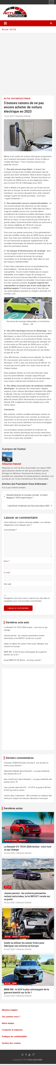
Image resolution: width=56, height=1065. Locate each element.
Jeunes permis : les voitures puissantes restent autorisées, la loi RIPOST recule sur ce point (27, 896)
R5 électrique (11, 840)
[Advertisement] (28, 66)
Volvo (15, 937)
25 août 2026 (9, 853)
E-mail (7, 572)
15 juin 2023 (9, 116)
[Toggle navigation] (5, 23)
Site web (7, 584)
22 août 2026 (9, 996)
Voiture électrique (20, 99)
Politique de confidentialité (14, 1036)
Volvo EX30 (24, 937)
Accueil (5, 29)
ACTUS (13, 29)
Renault (22, 840)
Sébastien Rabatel (22, 116)
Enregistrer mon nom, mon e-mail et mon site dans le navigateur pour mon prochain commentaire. (27, 599)
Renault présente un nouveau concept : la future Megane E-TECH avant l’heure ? (27, 496)
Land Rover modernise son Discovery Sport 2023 (28, 506)
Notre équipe (8, 1023)
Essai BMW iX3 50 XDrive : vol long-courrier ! (23, 660)
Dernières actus (13, 808)
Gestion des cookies (11, 1043)
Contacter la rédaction (12, 1030)
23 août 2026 (9, 949)
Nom (7, 561)
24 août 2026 (9, 903)
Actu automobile (35, 1059)
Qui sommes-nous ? (11, 1016)
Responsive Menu (51, 2)
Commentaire (10, 530)
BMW (14, 983)
